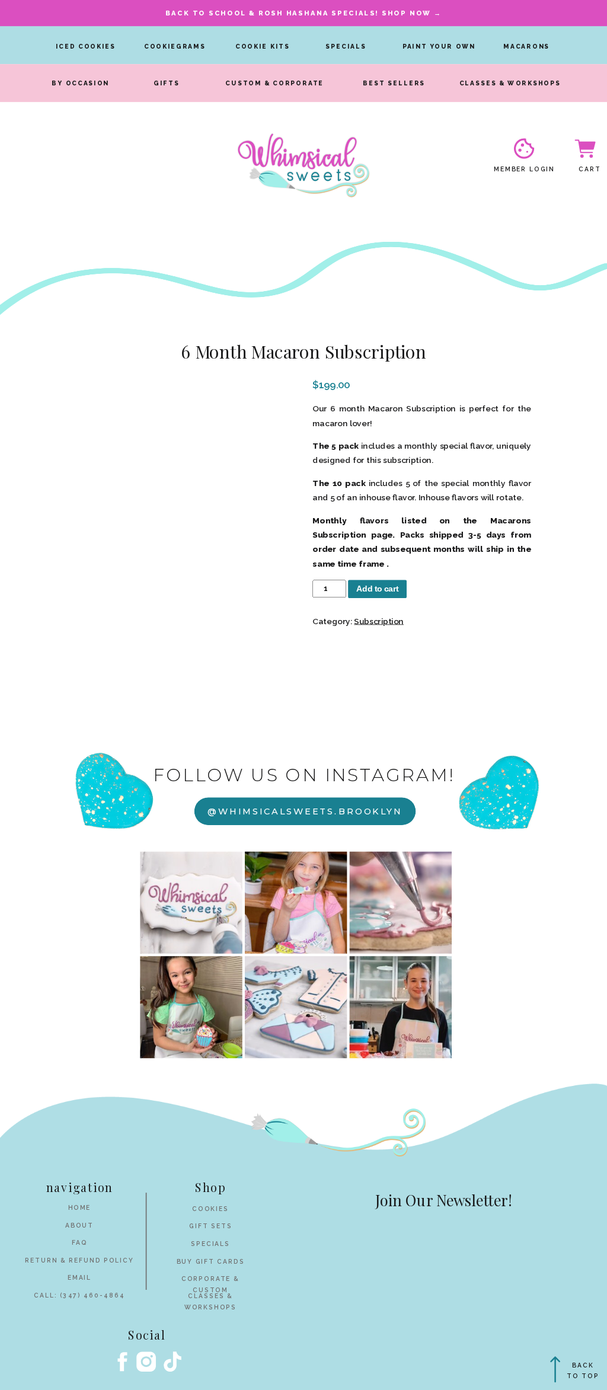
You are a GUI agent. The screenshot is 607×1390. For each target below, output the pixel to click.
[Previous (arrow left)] (20, 694)
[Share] (568, 13)
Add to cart (377, 588)
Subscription (379, 620)
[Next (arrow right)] (586, 694)
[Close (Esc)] (542, 13)
